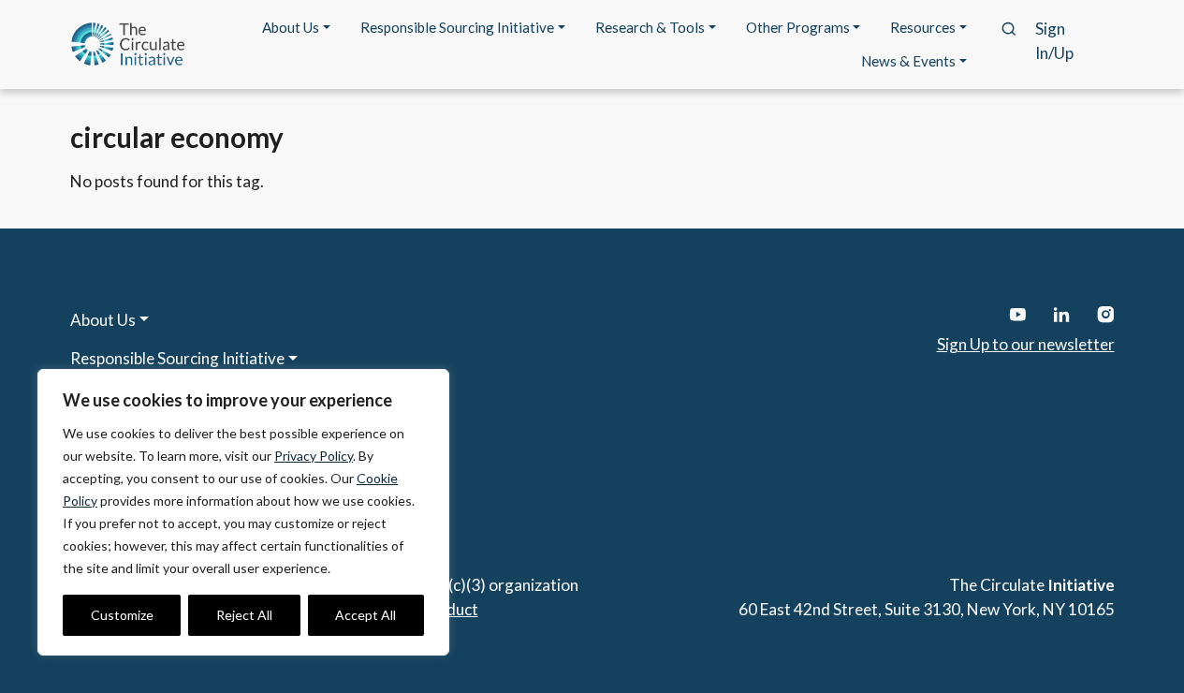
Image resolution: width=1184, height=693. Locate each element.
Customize (122, 615)
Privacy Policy (313, 456)
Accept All (365, 615)
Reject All (244, 615)
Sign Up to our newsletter (1026, 344)
